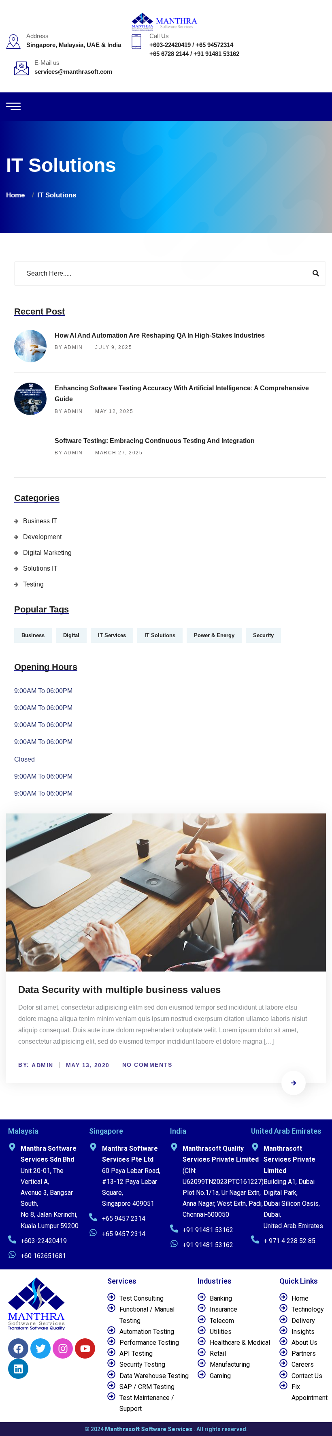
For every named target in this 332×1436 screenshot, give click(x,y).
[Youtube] (85, 1348)
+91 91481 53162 (216, 53)
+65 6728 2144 (169, 53)
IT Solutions (56, 195)
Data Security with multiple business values (119, 989)
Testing (33, 584)
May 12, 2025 (114, 411)
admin (42, 1065)
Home (17, 195)
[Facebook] (18, 1348)
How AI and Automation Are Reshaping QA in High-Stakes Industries (160, 335)
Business (33, 635)
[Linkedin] (18, 1369)
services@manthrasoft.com (73, 71)
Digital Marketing (47, 552)
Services (121, 1281)
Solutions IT (40, 568)
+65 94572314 (214, 44)
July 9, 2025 (113, 347)
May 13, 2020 (88, 1065)
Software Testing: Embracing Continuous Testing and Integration (155, 440)
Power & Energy (214, 635)
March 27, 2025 (119, 453)
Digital (71, 635)
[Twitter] (40, 1348)
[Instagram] (63, 1348)
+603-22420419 (170, 44)
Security (263, 635)
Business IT (40, 521)
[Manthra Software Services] (166, 21)
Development (42, 536)
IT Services (112, 635)
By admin (69, 347)
